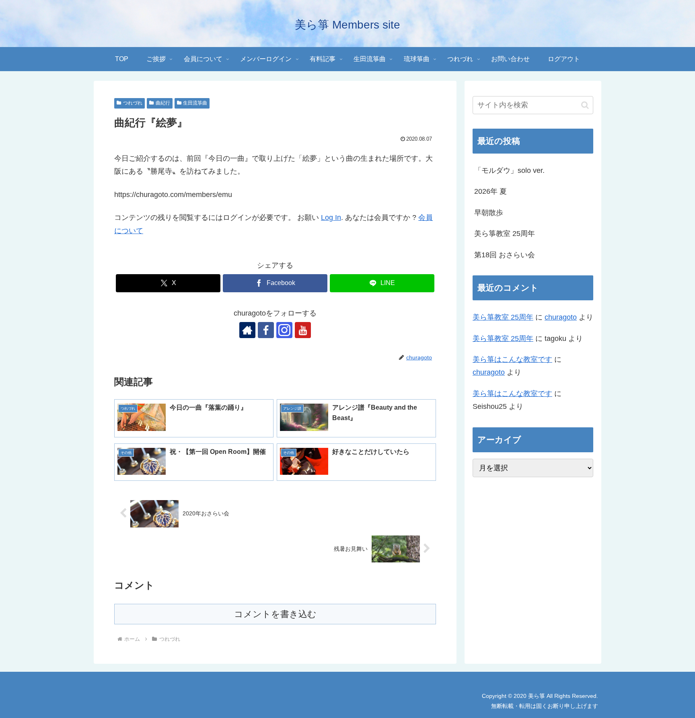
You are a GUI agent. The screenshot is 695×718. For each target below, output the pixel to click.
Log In (331, 217)
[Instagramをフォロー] (284, 330)
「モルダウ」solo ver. (509, 170)
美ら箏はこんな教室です (512, 359)
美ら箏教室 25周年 (504, 234)
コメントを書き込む (275, 614)
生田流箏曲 (195, 103)
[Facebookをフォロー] (266, 330)
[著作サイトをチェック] (247, 330)
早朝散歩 (488, 213)
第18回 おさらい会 (504, 255)
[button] (585, 105)
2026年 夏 (490, 191)
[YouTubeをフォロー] (303, 330)
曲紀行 (163, 103)
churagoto (561, 317)
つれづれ (132, 103)
